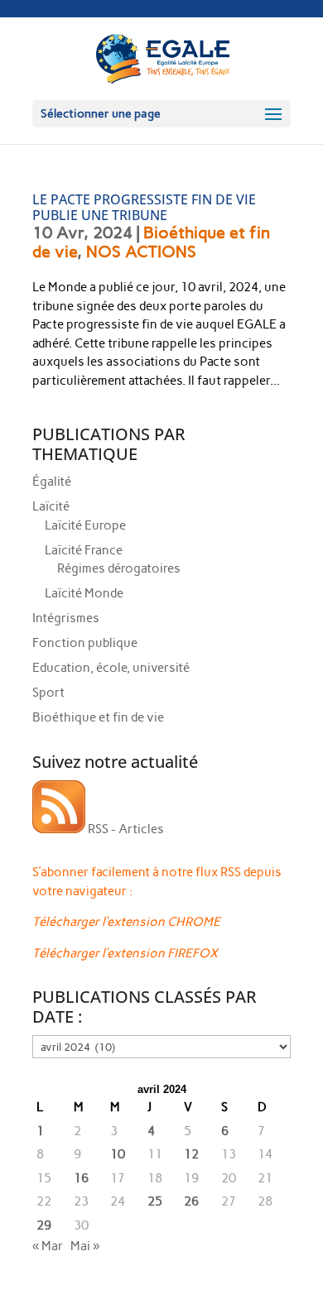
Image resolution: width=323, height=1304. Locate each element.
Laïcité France (84, 550)
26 (191, 1201)
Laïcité (51, 506)
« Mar (47, 1246)
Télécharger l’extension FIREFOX (125, 953)
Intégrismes (65, 618)
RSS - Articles (124, 829)
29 (43, 1225)
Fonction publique (84, 642)
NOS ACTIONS (141, 251)
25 (154, 1201)
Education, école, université (111, 667)
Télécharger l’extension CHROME (126, 921)
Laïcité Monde (84, 593)
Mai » (84, 1246)
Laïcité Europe (85, 525)
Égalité (51, 481)
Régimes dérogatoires (119, 568)
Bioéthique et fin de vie (98, 717)
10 (117, 1154)
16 (81, 1178)
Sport (48, 692)
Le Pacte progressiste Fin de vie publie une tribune (144, 207)
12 (191, 1154)
